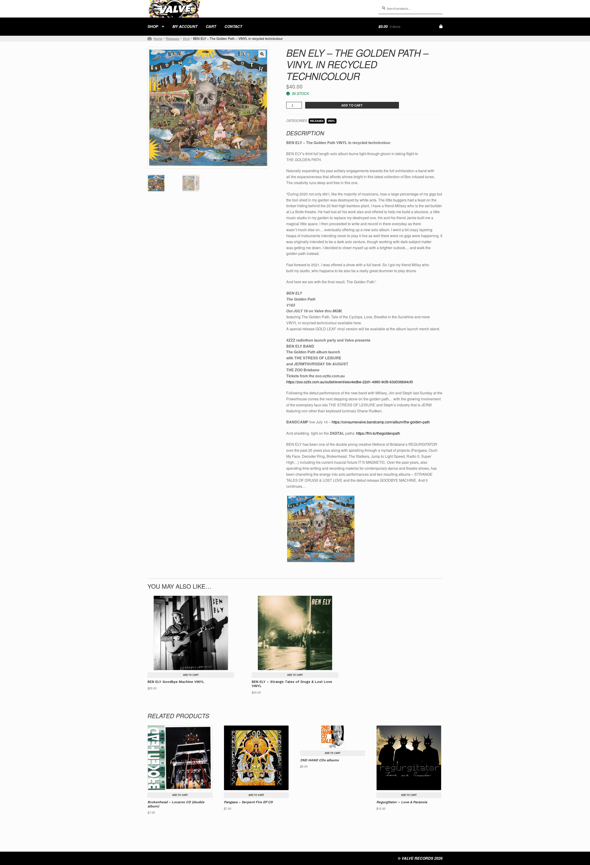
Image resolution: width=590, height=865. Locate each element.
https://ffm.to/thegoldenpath (378, 433)
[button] (262, 54)
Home (157, 38)
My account (185, 26)
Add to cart (352, 105)
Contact (233, 26)
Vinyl (186, 38)
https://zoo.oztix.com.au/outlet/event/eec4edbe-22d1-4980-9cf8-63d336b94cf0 (349, 381)
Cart (211, 26)
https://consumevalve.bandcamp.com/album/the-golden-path (381, 422)
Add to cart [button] (191, 674)
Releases (172, 38)
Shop (153, 26)
